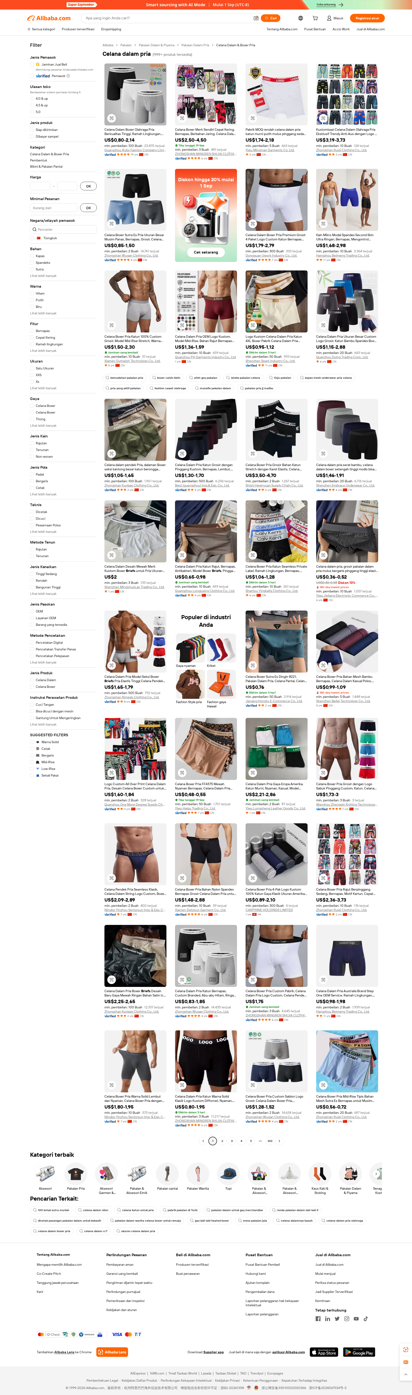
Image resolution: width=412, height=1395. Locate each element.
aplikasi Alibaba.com (288, 1352)
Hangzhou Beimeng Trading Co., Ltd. (343, 255)
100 (270, 1141)
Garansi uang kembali (122, 1274)
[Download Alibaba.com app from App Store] (324, 1352)
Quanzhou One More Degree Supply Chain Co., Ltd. (135, 804)
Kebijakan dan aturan (121, 1310)
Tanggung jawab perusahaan (58, 1283)
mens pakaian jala (255, 1220)
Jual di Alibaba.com (329, 1264)
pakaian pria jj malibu (259, 388)
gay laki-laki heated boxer (212, 1220)
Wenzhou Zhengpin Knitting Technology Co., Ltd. (347, 804)
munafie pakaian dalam (215, 388)
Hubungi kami (256, 1274)
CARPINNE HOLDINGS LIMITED (269, 910)
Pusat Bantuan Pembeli (263, 1264)
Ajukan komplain (258, 1283)
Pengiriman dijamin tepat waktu (129, 1283)
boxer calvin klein (168, 377)
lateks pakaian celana (245, 377)
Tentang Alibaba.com (53, 1254)
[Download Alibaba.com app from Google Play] (359, 1352)
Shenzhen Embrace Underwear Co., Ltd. (345, 485)
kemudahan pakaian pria (126, 377)
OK (88, 186)
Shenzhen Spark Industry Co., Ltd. (270, 361)
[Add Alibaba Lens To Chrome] (112, 1352)
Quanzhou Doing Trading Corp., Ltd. (342, 357)
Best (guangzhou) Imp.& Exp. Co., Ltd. (202, 485)
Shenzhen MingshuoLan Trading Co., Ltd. (134, 587)
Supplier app (213, 1352)
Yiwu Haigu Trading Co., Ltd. (195, 808)
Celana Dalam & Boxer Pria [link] (235, 45)
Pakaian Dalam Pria (195, 45)
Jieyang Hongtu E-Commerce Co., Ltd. (274, 701)
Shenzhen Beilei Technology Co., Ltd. (343, 701)
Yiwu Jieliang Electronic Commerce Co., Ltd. (347, 595)
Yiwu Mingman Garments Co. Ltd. (270, 150)
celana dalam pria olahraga (344, 1220)
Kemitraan (322, 1301)
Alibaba (108, 45)
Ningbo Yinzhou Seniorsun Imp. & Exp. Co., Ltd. (135, 910)
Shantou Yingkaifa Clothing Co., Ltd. (272, 591)
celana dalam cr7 (95, 1231)
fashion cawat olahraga (170, 388)
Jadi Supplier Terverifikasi (334, 1292)
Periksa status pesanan (332, 1283)
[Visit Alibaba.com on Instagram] (347, 1319)
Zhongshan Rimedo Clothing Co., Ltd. (131, 697)
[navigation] (63, 593)
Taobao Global (225, 1373)
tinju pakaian (282, 377)
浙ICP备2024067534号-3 (327, 1388)
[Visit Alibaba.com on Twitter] (337, 1319)
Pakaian (126, 45)
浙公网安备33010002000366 (284, 1388)
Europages (275, 1373)
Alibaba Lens (64, 1352)
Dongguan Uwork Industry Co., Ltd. (271, 255)
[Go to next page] (279, 1141)
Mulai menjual (325, 1274)
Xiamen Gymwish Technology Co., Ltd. (132, 361)
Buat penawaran (188, 1274)
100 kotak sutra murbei (53, 1210)
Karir (40, 1292)
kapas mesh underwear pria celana (328, 377)
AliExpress (138, 1373)
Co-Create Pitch (49, 1274)
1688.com (157, 1373)
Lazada (206, 1373)
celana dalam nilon (95, 1210)
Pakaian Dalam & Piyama (156, 45)
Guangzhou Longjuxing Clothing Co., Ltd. (205, 591)
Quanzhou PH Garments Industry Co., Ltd (205, 357)
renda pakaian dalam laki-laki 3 (297, 1210)
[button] (256, 18)
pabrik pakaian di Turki (182, 1210)
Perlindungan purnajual (123, 1292)
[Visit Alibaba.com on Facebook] (318, 1319)
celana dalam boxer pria (54, 1231)
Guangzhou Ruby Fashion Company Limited (135, 150)
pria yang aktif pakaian (125, 388)
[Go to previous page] (203, 1141)
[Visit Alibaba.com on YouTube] (356, 1319)
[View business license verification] (249, 1387)
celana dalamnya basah (297, 1220)
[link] (406, 1349)
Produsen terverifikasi (192, 1264)
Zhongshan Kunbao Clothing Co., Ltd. (131, 485)
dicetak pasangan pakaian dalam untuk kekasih (69, 1220)
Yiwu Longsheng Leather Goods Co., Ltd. (276, 808)
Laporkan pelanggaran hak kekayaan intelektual (272, 1303)
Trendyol (256, 1373)
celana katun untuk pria (138, 1210)
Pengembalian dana (260, 1292)
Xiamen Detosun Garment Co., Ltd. (200, 910)
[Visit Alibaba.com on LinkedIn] (327, 1319)
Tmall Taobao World (182, 1373)
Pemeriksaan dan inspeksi (125, 1301)
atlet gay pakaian (205, 377)
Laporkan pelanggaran (262, 1314)
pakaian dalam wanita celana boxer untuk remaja (148, 1220)
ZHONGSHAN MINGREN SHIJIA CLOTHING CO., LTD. (206, 154)
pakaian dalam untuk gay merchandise (237, 1210)
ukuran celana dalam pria (138, 1231)
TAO (243, 1373)
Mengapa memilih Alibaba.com (59, 1264)
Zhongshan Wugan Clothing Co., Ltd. (131, 255)
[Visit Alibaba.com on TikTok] (366, 1319)
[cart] (316, 19)
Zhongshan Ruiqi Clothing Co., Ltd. (341, 150)
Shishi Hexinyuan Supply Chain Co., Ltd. (274, 485)
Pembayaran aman (120, 1264)
